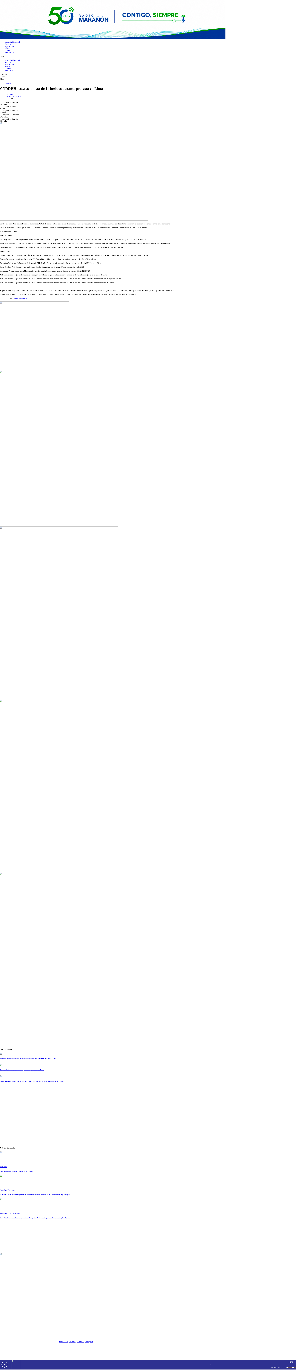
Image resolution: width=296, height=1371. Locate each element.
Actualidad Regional (12, 42)
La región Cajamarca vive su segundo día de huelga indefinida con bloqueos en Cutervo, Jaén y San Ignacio (35, 1218)
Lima (16, 298)
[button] (148, 56)
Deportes (8, 50)
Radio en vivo (10, 52)
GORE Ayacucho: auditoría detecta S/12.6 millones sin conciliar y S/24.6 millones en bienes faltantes (32, 1081)
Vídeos (7, 48)
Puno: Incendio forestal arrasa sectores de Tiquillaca (17, 1171)
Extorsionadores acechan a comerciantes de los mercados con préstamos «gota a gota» (28, 1058)
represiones (23, 298)
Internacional (9, 46)
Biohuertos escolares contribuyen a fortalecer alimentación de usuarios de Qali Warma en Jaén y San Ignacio (35, 1194)
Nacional (8, 44)
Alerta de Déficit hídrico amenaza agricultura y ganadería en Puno (22, 1070)
